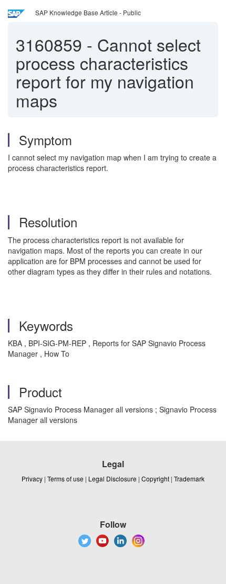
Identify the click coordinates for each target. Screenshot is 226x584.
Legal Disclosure (112, 478)
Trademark (189, 478)
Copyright (155, 478)
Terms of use (65, 478)
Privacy (32, 478)
